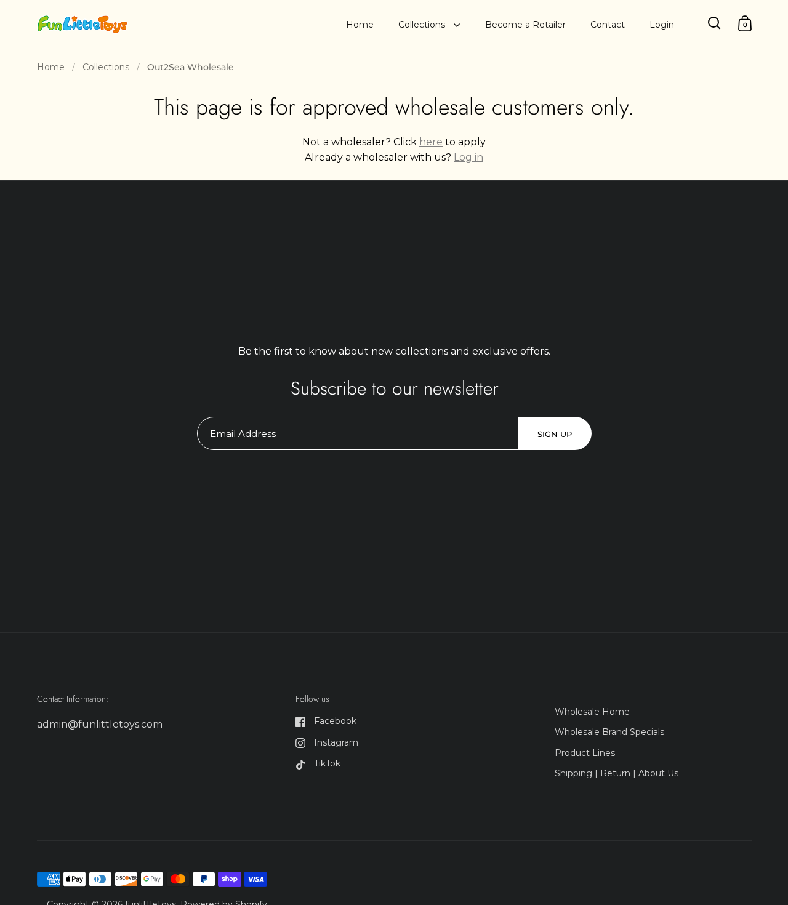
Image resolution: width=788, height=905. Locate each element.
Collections (105, 67)
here (431, 142)
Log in (468, 157)
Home (51, 67)
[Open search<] (714, 23)
